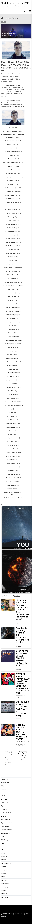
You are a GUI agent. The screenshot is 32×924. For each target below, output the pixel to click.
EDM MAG (4, 866)
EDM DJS (3, 860)
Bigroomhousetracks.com (8, 823)
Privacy (3, 786)
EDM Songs (4, 870)
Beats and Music (5, 819)
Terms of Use (5, 782)
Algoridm (3, 806)
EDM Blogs (4, 856)
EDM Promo (4, 877)
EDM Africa (4, 880)
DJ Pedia (3, 849)
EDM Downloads (5, 863)
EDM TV (3, 873)
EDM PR (3, 890)
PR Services (4, 779)
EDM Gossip (4, 840)
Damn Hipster (5, 826)
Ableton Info (4, 802)
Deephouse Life (5, 836)
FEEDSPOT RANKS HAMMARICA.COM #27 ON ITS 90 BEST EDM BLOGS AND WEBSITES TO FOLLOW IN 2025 (23, 683)
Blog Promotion (5, 776)
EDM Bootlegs (5, 883)
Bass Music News (6, 812)
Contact (3, 789)
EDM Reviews (5, 897)
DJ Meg (3, 853)
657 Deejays (4, 799)
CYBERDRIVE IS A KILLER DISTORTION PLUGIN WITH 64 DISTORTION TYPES (23, 709)
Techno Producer (16, 3)
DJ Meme (3, 843)
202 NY (3, 795)
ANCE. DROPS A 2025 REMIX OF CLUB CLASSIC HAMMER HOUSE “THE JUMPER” (22, 658)
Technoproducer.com (5, 73)
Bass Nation (4, 816)
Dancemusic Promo (6, 829)
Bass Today (4, 809)
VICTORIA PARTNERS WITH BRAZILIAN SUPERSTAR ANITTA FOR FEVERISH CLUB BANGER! (22, 733)
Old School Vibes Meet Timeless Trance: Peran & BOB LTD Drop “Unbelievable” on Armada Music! (22, 610)
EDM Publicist (5, 894)
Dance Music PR (5, 833)
